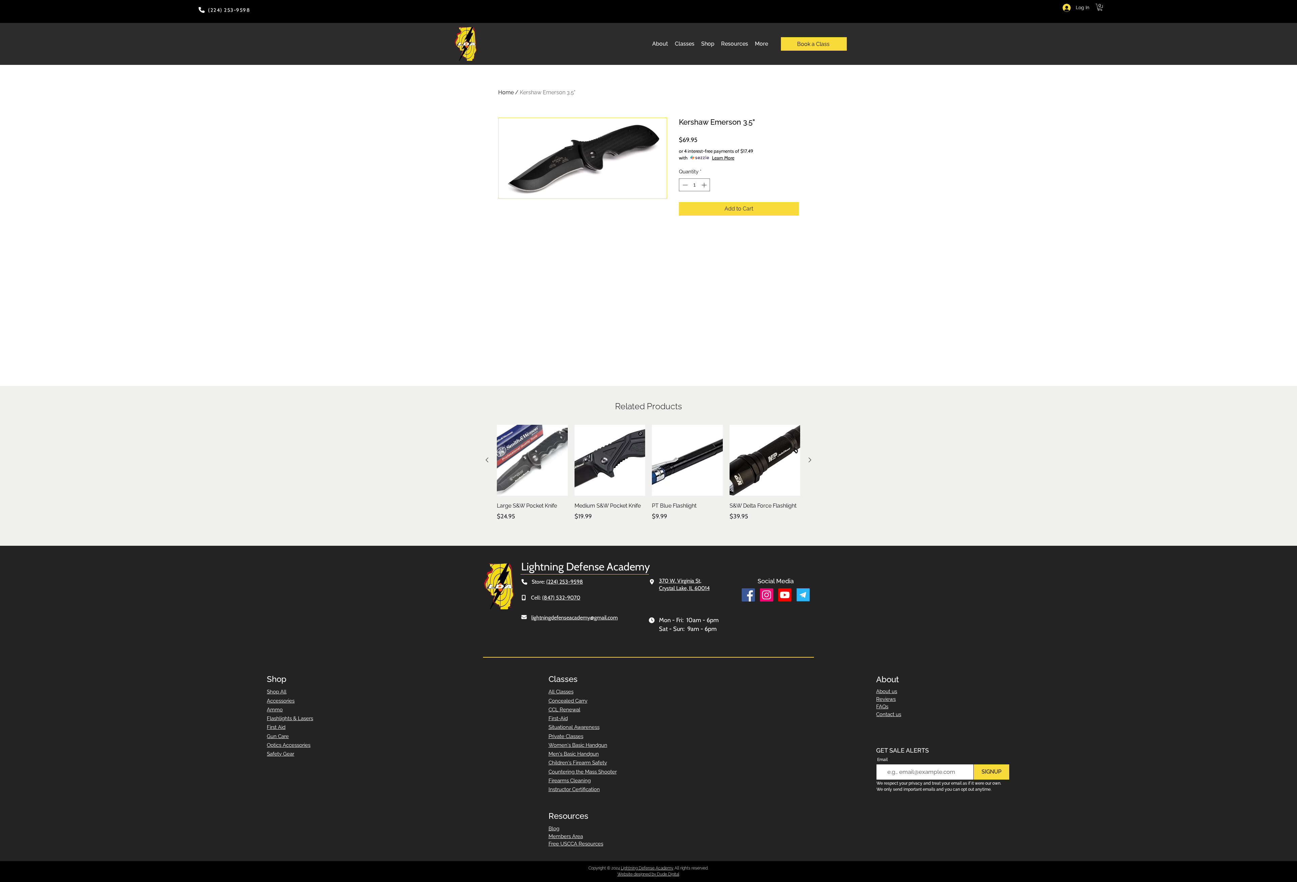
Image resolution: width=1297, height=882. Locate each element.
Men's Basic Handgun (574, 754)
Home (506, 92)
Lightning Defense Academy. (647, 868)
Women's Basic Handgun (578, 745)
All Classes (561, 692)
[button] (1100, 7)
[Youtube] (784, 595)
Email (882, 760)
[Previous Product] (487, 460)
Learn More (723, 158)
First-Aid (558, 718)
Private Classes (566, 736)
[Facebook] (748, 595)
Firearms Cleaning (570, 781)
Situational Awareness (574, 727)
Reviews (886, 699)
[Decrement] (684, 185)
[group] (648, 477)
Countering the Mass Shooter (583, 772)
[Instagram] (766, 595)
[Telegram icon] (803, 595)
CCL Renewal (564, 710)
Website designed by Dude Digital (648, 874)
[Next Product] (810, 460)
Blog (554, 829)
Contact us (888, 714)
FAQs (882, 707)
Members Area (566, 836)
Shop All (276, 692)
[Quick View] (532, 460)
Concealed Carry (568, 701)
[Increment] (704, 185)
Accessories (281, 701)
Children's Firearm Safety (578, 763)
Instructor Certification (574, 789)
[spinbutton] (694, 185)
